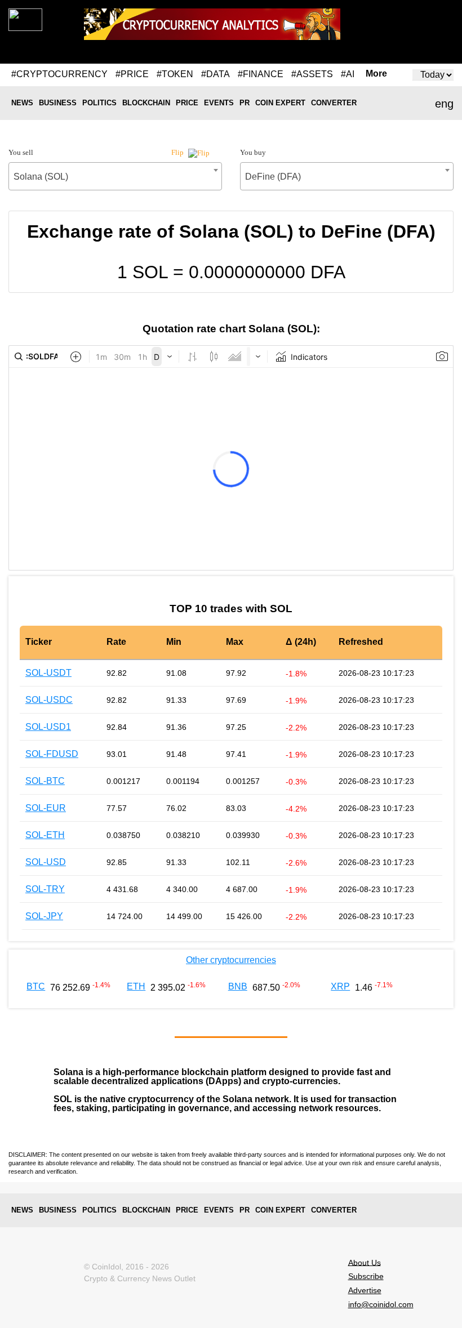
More (376, 73)
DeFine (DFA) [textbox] (273, 176)
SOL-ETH (45, 835)
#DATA (215, 74)
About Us (364, 1262)
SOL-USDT (48, 673)
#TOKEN (175, 74)
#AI (347, 74)
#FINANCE (260, 74)
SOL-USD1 (48, 727)
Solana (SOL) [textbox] (41, 176)
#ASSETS (312, 74)
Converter (334, 103)
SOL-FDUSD (51, 754)
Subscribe (366, 1276)
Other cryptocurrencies (231, 960)
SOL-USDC (49, 700)
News (22, 103)
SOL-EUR (45, 808)
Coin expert (280, 103)
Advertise (364, 1290)
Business (58, 103)
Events (219, 103)
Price (187, 103)
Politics (99, 103)
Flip (178, 152)
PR (244, 103)
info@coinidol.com (381, 1304)
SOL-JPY (44, 916)
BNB (237, 986)
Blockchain (146, 103)
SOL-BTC (45, 781)
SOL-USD (45, 862)
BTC (35, 986)
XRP (340, 986)
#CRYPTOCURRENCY (59, 74)
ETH (136, 986)
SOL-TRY (45, 889)
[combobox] (115, 176)
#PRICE (132, 74)
